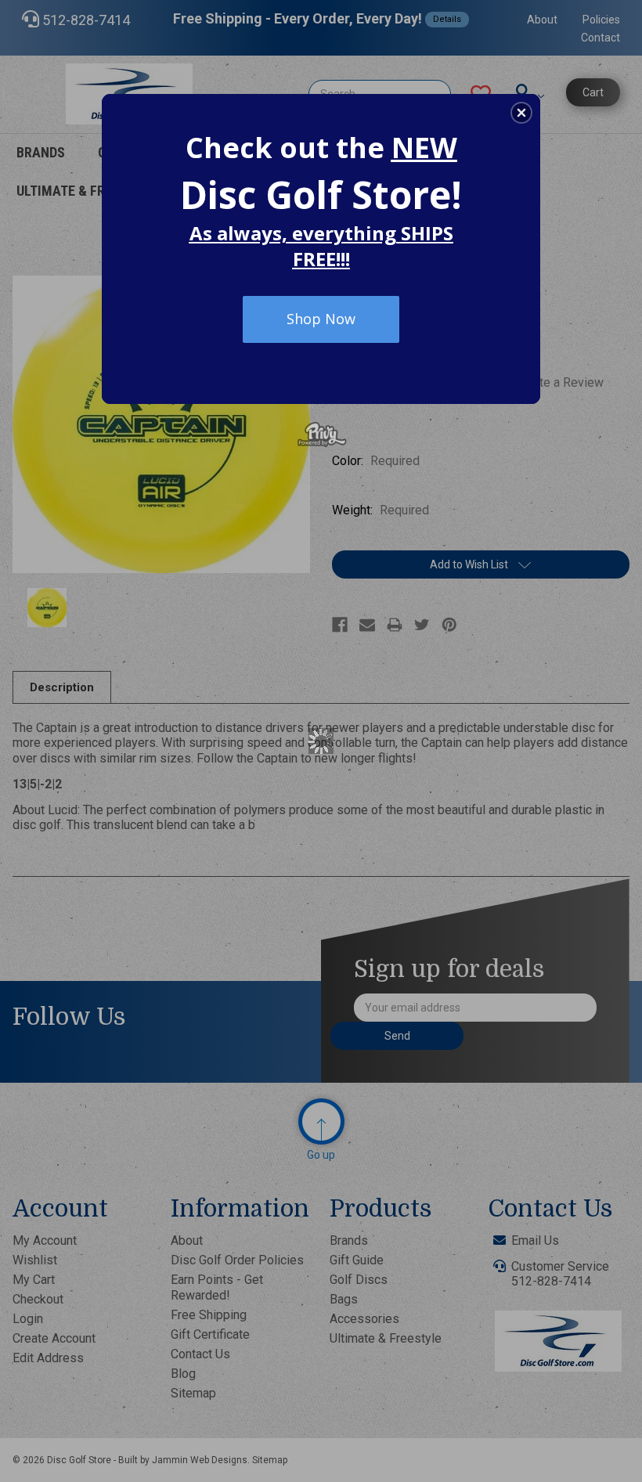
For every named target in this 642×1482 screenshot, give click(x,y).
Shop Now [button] (321, 318)
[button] (521, 112)
